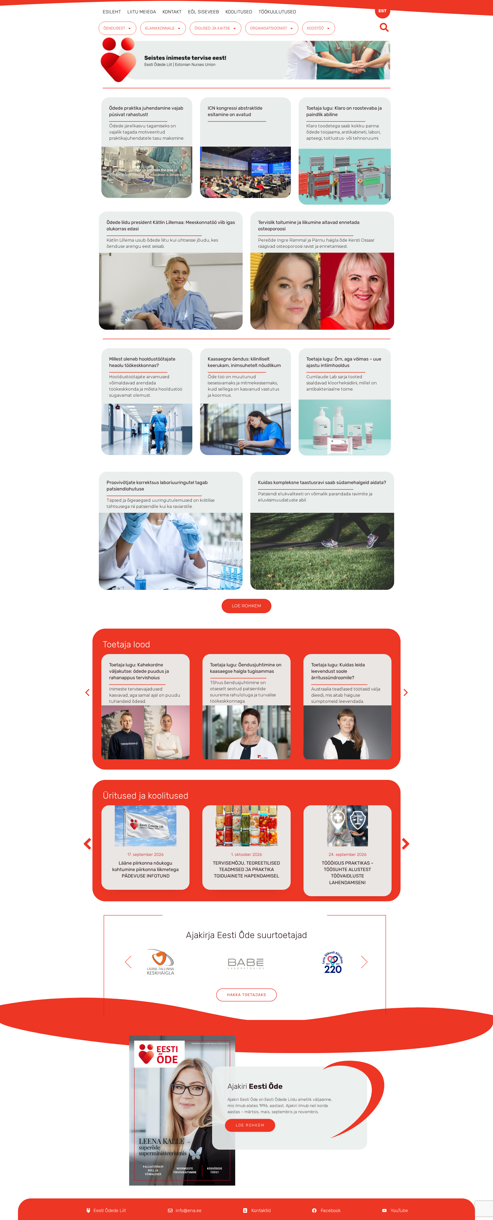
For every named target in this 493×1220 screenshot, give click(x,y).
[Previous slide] (128, 963)
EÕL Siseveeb (203, 12)
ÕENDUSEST (114, 28)
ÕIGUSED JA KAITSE (212, 28)
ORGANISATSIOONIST (268, 28)
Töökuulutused (277, 12)
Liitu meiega (141, 12)
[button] (246, 606)
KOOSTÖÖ (315, 28)
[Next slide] (364, 963)
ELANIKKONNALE (160, 28)
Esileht (112, 12)
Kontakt (172, 12)
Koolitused (238, 12)
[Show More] (160, 961)
